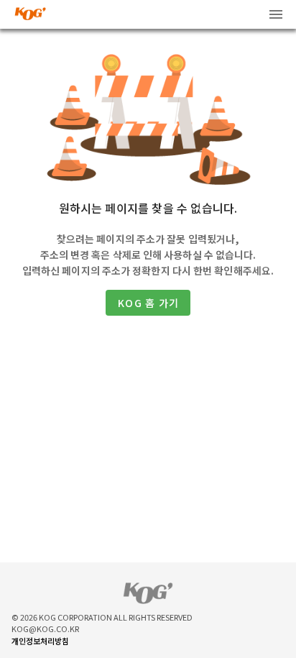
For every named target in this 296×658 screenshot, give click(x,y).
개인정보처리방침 (40, 640)
